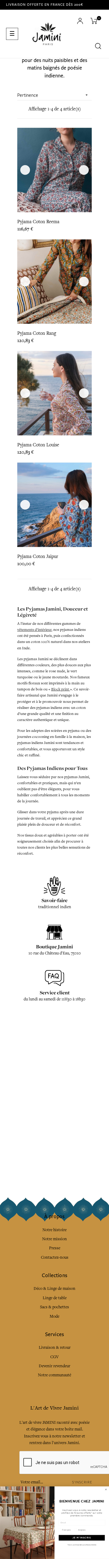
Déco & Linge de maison (54, 1288)
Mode (54, 1316)
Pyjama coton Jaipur (37, 556)
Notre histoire (54, 1230)
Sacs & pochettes (54, 1307)
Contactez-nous (54, 1257)
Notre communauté (54, 1375)
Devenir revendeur (54, 1366)
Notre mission (54, 1239)
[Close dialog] (105, 1489)
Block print (60, 689)
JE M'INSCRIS (81, 1538)
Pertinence (53, 95)
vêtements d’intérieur (34, 629)
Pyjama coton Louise (38, 445)
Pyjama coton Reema (38, 222)
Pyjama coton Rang (36, 333)
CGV (54, 1357)
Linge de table (55, 1298)
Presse (54, 1248)
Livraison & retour (55, 1347)
